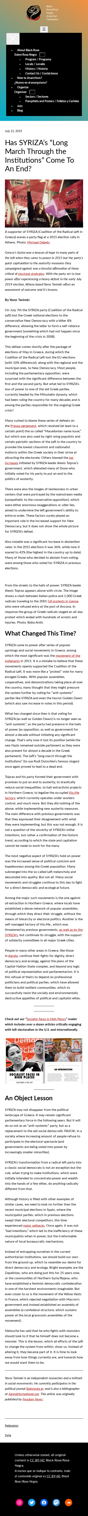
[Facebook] (44, 1502)
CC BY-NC (37, 1460)
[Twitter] (31, 1502)
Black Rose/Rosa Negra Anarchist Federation (52, 13)
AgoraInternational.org (24, 1394)
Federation (11, 1425)
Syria (8, 1435)
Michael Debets (38, 242)
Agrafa (13, 956)
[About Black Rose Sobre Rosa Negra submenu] (42, 55)
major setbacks (34, 1225)
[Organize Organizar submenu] (32, 92)
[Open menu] (44, 29)
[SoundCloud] (68, 1502)
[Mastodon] (56, 1502)
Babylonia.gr (34, 1388)
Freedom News (33, 1399)
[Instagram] (19, 1502)
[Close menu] (13, 39)
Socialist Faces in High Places (46, 1019)
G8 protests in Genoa (63, 601)
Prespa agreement (23, 426)
